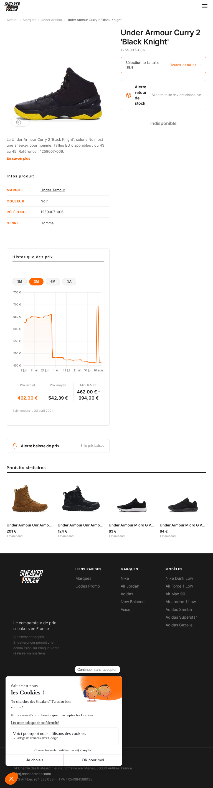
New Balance (132, 602)
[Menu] (205, 6)
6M (52, 282)
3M (36, 282)
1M (19, 282)
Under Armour (51, 20)
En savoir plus (18, 158)
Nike (125, 578)
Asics (125, 609)
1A (69, 282)
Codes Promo (87, 586)
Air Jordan (130, 586)
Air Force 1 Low (179, 586)
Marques (29, 20)
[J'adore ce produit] (20, 121)
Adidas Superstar (181, 617)
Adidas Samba (179, 609)
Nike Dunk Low (179, 578)
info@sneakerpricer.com (32, 774)
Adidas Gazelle (179, 625)
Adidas (127, 594)
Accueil (12, 20)
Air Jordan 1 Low (181, 602)
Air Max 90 (175, 594)
